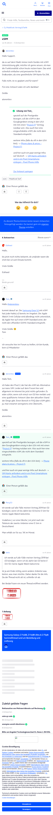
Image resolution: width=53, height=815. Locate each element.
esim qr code (7, 716)
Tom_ (8, 299)
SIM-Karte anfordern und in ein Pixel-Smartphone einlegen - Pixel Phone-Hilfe (29, 158)
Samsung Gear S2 (31, 310)
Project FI (31, 124)
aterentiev (10, 51)
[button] (2, 13)
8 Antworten (7, 727)
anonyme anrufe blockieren (13, 724)
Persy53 (9, 502)
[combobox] (26, 19)
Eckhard (9, 245)
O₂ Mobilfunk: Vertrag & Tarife (15, 27)
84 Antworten (7, 720)
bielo (8, 552)
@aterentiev (13, 304)
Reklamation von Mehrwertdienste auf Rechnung (22, 708)
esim (5, 179)
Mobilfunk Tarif (15, 179)
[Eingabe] (4, 19)
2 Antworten (7, 712)
